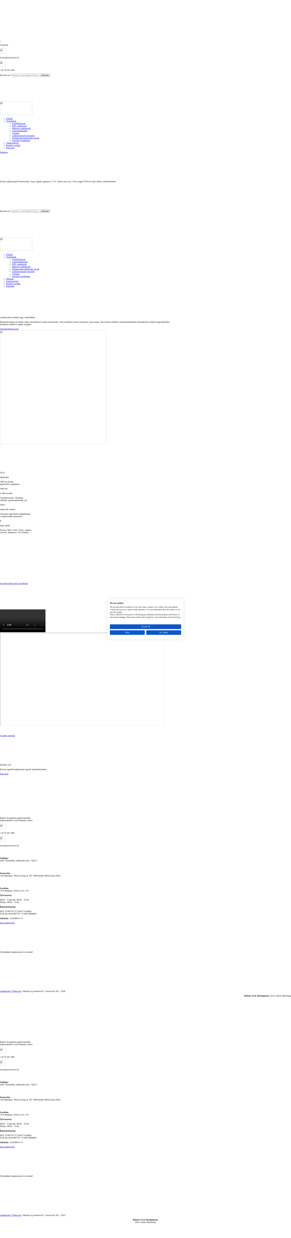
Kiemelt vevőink (13, 145)
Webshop (4, 152)
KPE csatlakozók (19, 126)
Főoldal (9, 119)
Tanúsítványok (12, 143)
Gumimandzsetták (19, 131)
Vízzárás (15, 133)
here (179, 617)
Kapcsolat (10, 148)
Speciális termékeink (21, 140)
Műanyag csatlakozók (21, 128)
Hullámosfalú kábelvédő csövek (25, 138)
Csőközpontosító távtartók (23, 136)
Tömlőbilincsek (18, 123)
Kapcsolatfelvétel (7, 923)
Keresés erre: (5, 75)
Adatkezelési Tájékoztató (10, 991)
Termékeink (11, 121)
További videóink (7, 736)
